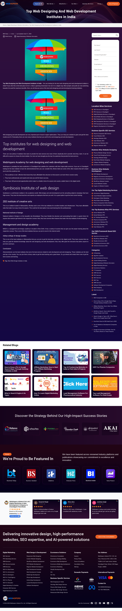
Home (4, 25)
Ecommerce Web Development (58, 561)
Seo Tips (52, 574)
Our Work (74, 3)
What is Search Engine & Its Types (15, 394)
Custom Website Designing (34, 558)
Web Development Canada (34, 572)
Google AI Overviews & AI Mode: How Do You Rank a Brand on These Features (104, 330)
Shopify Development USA (57, 569)
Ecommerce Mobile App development (60, 564)
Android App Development (33, 580)
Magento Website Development (35, 566)
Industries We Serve (87, 3)
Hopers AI (37, 3)
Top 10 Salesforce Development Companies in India (105, 325)
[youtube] (104, 603)
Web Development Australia (34, 569)
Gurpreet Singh (43, 502)
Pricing (99, 3)
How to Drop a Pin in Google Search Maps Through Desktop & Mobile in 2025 (105, 302)
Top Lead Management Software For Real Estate (102, 394)
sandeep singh (101, 502)
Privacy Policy (77, 558)
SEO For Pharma (7, 580)
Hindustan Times (70, 480)
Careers (76, 556)
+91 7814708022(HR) (103, 589)
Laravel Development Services (35, 582)
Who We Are (50, 3)
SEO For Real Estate (8, 569)
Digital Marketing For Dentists (10, 585)
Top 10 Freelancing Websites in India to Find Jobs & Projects (75, 368)
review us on (14, 516)
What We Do (62, 3)
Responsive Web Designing (34, 556)
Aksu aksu (71, 502)
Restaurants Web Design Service (59, 592)
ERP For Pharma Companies (104, 367)
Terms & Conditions (79, 561)
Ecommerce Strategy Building (58, 558)
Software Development (33, 585)
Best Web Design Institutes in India (17, 261)
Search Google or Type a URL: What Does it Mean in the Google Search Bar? (105, 317)
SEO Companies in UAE (100, 297)
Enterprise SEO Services (9, 588)
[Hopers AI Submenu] (42, 4)
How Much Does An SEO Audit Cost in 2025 (105, 321)
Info (51, 572)
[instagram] (96, 603)
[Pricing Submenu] (102, 3)
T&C (106, 86)
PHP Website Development (34, 564)
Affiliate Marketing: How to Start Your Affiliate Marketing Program (105, 307)
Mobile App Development (33, 574)
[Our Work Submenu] (78, 3)
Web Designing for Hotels (57, 581)
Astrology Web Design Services (58, 584)
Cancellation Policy (79, 564)
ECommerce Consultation (57, 556)
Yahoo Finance (110, 480)
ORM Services (6, 566)
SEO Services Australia (9, 564)
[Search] (117, 35)
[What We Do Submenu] (67, 3)
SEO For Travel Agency (9, 577)
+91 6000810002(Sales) (104, 587)
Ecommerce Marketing (56, 566)
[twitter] (112, 603)
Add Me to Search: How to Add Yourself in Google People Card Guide (105, 312)
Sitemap (76, 566)
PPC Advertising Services (9, 558)
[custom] (92, 603)
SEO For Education (8, 582)
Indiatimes (51, 480)
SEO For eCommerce (8, 572)
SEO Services (6, 556)
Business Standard (31, 480)
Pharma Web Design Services (58, 587)
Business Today (11, 480)
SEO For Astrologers (8, 574)
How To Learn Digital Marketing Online (46, 394)
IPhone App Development (33, 577)
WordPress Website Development (35, 561)
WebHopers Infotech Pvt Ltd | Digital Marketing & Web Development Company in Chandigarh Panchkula (19, 504)
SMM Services (6, 561)
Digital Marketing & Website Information (17, 25)
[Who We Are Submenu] (54, 3)
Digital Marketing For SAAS (10, 590)
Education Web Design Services (58, 589)
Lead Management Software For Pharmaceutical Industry (75, 394)
